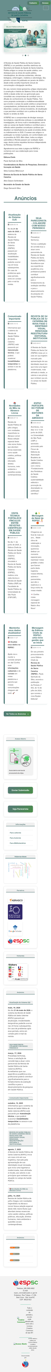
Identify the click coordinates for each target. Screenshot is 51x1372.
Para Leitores (15, 832)
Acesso (45, 3)
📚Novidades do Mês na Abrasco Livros (14, 407)
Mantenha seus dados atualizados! (14, 630)
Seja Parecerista (20, 808)
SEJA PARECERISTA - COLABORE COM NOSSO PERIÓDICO (38, 222)
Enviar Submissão (20, 790)
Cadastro (33, 3)
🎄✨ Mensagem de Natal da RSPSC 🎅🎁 (37, 517)
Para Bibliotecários (18, 843)
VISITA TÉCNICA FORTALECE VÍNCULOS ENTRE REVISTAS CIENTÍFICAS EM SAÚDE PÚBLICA (15, 522)
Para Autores (15, 838)
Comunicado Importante (14, 317)
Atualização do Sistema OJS (14, 217)
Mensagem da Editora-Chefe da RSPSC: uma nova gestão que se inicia (37, 635)
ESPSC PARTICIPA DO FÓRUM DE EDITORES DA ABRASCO (37, 410)
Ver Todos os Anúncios (16, 713)
